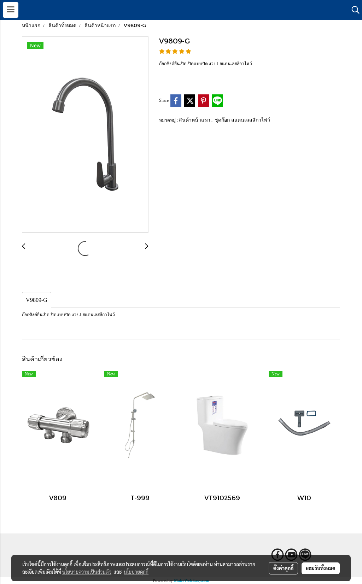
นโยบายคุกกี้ (136, 571)
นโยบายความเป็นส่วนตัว (86, 571)
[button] (353, 10)
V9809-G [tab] (36, 300)
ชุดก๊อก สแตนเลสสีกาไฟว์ (242, 120)
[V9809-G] (85, 135)
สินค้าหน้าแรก (195, 120)
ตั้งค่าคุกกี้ (283, 568)
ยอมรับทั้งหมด (320, 568)
